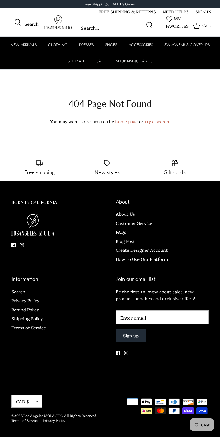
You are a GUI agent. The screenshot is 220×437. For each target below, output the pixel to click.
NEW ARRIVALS (23, 45)
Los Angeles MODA (39, 415)
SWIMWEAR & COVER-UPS (187, 45)
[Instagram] (22, 245)
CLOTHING (58, 45)
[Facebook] (13, 245)
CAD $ (22, 401)
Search (18, 291)
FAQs (121, 232)
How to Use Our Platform (142, 259)
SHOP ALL (76, 61)
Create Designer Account (142, 250)
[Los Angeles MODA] (58, 22)
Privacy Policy (25, 300)
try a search (157, 121)
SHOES (111, 45)
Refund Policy (25, 309)
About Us (125, 214)
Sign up (131, 335)
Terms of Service (28, 327)
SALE (100, 61)
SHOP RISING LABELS (134, 61)
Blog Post (125, 241)
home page (126, 121)
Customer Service (134, 223)
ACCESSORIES (141, 45)
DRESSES (86, 45)
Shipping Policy (27, 318)
